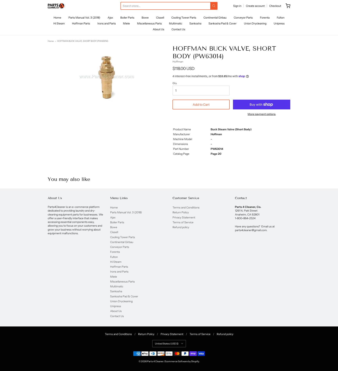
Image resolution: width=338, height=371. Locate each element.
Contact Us (178, 29)
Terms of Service (183, 222)
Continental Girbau (215, 17)
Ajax (110, 17)
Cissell (160, 17)
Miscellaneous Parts (149, 23)
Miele (126, 23)
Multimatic (175, 23)
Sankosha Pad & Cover (222, 23)
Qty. (175, 83)
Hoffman (178, 61)
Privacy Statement (184, 217)
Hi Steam (59, 23)
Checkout (275, 6)
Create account (255, 6)
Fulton (280, 17)
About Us (158, 29)
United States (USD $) (167, 343)
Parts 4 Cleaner (155, 361)
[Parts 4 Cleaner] (56, 6)
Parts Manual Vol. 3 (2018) (84, 17)
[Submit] (214, 6)
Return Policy (181, 212)
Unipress (279, 23)
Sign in (237, 6)
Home (57, 17)
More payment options (262, 114)
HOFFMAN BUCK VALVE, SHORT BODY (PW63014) (82, 41)
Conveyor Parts (243, 17)
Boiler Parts (127, 17)
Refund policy (181, 227)
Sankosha (195, 23)
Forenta (265, 17)
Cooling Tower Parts (183, 17)
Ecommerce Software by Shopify (182, 361)
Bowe (145, 17)
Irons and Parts (106, 23)
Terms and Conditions (186, 207)
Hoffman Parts (81, 23)
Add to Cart (201, 104)
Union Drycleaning (255, 23)
